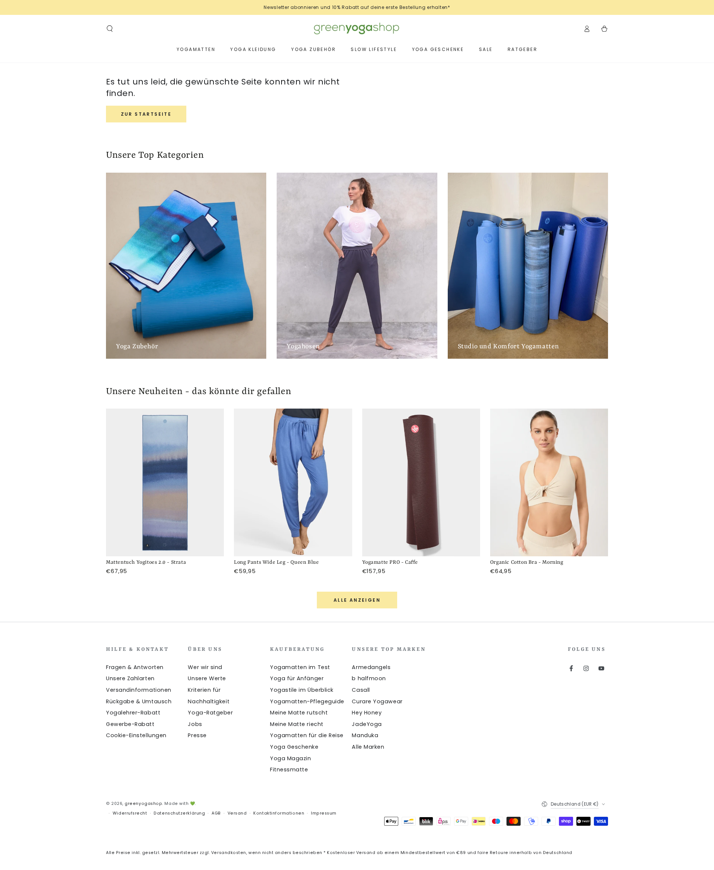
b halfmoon (369, 678)
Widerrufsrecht (130, 813)
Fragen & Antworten (135, 667)
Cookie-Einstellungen (136, 735)
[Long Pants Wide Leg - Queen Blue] (293, 482)
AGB (216, 813)
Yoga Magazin (290, 758)
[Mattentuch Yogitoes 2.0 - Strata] (165, 482)
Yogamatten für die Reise (307, 735)
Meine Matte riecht (297, 724)
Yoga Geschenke (294, 747)
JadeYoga (367, 724)
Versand (237, 813)
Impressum (324, 813)
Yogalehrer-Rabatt (133, 712)
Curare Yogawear (377, 701)
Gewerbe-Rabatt (130, 724)
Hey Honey (367, 712)
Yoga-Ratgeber (210, 712)
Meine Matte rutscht (299, 712)
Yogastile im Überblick (302, 690)
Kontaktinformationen (278, 813)
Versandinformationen (138, 690)
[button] (110, 28)
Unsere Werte (207, 678)
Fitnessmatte (289, 769)
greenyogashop (143, 803)
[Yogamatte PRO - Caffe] (421, 482)
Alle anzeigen (357, 600)
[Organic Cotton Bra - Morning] (549, 482)
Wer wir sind (205, 667)
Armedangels (371, 667)
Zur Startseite (146, 114)
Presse (197, 735)
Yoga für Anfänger (297, 678)
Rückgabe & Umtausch (138, 701)
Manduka (365, 735)
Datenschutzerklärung (179, 813)
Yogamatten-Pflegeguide (307, 701)
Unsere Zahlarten (130, 678)
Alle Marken (368, 747)
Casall (361, 690)
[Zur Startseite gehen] (357, 28)
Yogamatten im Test (300, 667)
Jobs (195, 724)
